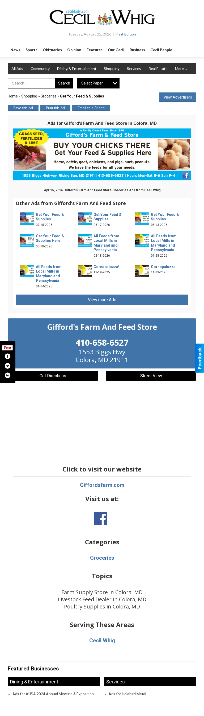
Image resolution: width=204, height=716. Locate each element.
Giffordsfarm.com (102, 485)
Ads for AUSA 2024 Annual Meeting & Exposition (53, 694)
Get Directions (53, 375)
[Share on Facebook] (7, 356)
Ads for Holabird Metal (127, 694)
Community (40, 68)
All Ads (17, 68)
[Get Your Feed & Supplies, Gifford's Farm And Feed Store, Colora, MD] (102, 154)
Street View (151, 375)
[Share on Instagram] (7, 375)
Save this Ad (23, 107)
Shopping (112, 68)
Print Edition (125, 34)
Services (134, 68)
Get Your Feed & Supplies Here (50, 238)
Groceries (49, 96)
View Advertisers (178, 97)
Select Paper (92, 83)
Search (64, 83)
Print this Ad (55, 107)
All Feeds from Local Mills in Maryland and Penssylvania (106, 243)
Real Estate (158, 68)
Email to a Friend (91, 107)
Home (13, 96)
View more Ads (102, 299)
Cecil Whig (102, 640)
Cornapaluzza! (106, 267)
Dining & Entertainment (76, 68)
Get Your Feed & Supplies (50, 216)
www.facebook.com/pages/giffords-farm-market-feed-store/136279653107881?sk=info (100, 518)
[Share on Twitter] (7, 366)
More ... (181, 68)
